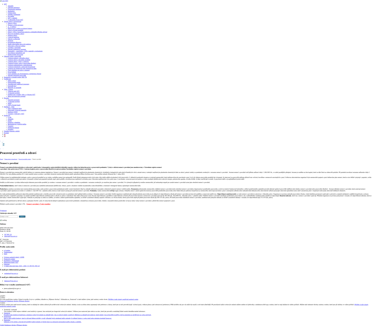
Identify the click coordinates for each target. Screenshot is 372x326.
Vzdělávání (7, 79)
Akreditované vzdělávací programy (18, 84)
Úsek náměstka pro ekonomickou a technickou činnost (24, 74)
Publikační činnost (13, 127)
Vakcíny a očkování (14, 39)
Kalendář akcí (12, 86)
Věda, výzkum (8, 89)
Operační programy (14, 100)
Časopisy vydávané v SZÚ (16, 114)
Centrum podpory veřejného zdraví (18, 58)
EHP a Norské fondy (14, 105)
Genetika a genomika (14, 47)
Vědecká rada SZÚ (14, 91)
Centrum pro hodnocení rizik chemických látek (22, 68)
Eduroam (6, 264)
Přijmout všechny (24, 301)
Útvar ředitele (12, 72)
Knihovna (7, 115)
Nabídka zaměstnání (14, 14)
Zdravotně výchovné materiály (17, 110)
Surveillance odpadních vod (16, 53)
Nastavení (3, 301)
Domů (1, 159)
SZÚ (5, 4)
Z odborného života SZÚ (15, 20)
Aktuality (10, 6)
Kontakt (6, 133)
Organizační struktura (14, 9)
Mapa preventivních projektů (16, 96)
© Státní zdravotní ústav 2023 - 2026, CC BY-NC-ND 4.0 (22, 266)
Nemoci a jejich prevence (15, 25)
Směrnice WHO (13, 112)
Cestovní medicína (13, 37)
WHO (10, 103)
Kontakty (10, 129)
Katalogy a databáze (14, 122)
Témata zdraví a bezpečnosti (12, 21)
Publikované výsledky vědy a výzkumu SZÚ (21, 94)
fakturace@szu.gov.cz (11, 281)
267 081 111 (8, 234)
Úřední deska (12, 13)
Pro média (11, 16)
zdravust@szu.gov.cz (10, 236)
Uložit (2, 325)
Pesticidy (10, 40)
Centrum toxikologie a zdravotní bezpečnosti (21, 67)
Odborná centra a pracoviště (12, 56)
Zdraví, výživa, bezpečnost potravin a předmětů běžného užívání (27, 32)
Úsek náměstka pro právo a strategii (19, 70)
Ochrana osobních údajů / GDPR (14, 257)
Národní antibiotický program (17, 49)
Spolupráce (11, 11)
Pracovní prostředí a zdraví (16, 34)
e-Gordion (7, 250)
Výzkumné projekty (14, 93)
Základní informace (14, 7)
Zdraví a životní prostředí (15, 30)
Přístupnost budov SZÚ (11, 262)
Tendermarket (8, 252)
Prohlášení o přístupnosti (11, 261)
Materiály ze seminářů (14, 87)
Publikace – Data (9, 107)
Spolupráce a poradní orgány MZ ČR (15, 77)
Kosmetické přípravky (14, 42)
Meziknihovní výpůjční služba (17, 124)
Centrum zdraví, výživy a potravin (18, 61)
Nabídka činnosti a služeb (12, 131)
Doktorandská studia (14, 82)
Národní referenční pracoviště (17, 75)
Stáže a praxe (12, 81)
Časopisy (10, 126)
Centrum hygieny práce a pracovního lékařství (22, 63)
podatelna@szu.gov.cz (11, 273)
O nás (9, 117)
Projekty (6, 98)
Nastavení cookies (9, 259)
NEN (5, 254)
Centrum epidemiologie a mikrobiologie (20, 65)
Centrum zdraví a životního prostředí (19, 60)
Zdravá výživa (12, 23)
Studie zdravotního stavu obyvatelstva (19, 44)
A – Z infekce (12, 27)
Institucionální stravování (15, 54)
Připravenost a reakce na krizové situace (20, 28)
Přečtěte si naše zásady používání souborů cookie (123, 299)
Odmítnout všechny (12, 301)
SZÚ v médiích (12, 18)
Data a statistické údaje (15, 108)
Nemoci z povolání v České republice (38, 204)
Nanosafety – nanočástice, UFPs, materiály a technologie (25, 51)
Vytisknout (3, 210)
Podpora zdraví (12, 35)
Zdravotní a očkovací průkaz (16, 46)
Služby (10, 121)
